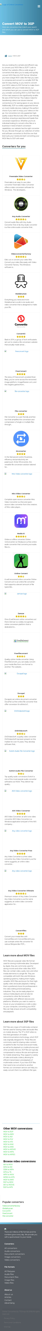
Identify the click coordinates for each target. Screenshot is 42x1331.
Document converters (14, 1254)
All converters (10, 1248)
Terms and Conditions (12, 1323)
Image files (9, 1280)
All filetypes (9, 1271)
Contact (8, 1300)
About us (8, 1294)
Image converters (12, 1257)
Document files (11, 1277)
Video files (8, 1283)
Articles (7, 1297)
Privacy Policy (9, 1318)
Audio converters (12, 1251)
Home (10, 56)
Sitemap (7, 1327)
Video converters (12, 1260)
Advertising (9, 1303)
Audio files (9, 1274)
